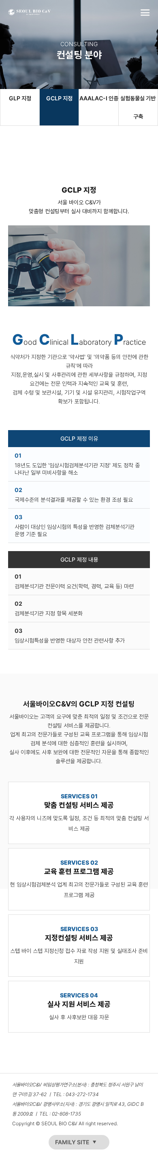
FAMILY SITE (72, 1142)
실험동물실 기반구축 (138, 107)
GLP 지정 (20, 98)
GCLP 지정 (59, 98)
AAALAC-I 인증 (98, 98)
